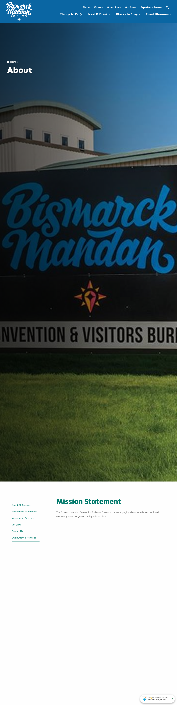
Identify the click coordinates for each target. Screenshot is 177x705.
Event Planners (157, 14)
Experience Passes (151, 8)
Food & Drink (97, 14)
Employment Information (24, 538)
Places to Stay (127, 14)
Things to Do (70, 14)
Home (12, 62)
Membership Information (24, 512)
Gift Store (130, 8)
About (86, 8)
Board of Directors (21, 505)
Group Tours (114, 8)
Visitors (98, 8)
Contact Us (17, 531)
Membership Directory (23, 518)
